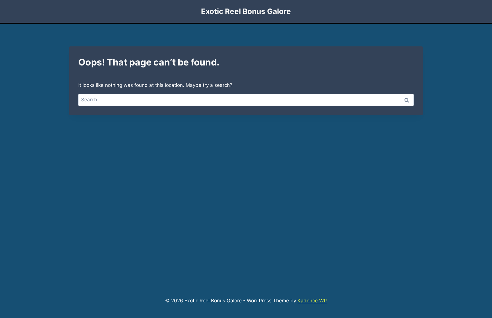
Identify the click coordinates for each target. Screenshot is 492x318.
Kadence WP (312, 300)
